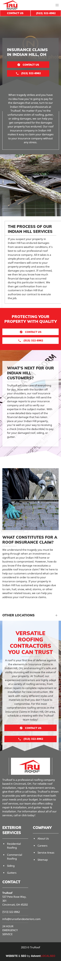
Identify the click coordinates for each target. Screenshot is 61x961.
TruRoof (7, 893)
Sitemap (43, 859)
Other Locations (18, 615)
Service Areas (46, 852)
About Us (43, 838)
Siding (11, 865)
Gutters (11, 872)
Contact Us (15, 13)
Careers (42, 845)
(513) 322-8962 (11, 912)
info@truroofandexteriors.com (21, 919)
